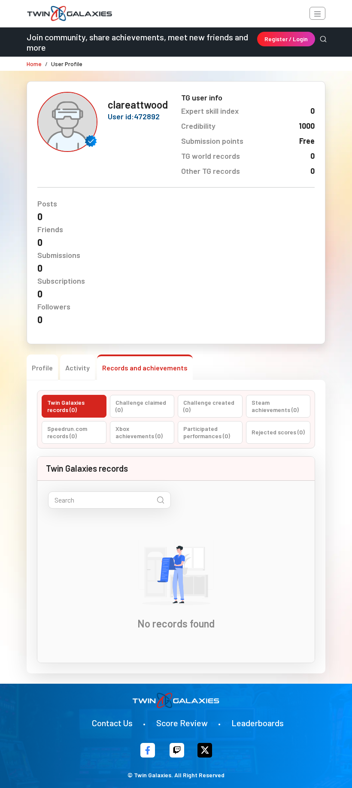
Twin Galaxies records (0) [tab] (66, 406)
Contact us (112, 723)
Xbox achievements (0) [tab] (139, 432)
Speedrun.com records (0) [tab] (67, 432)
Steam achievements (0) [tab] (275, 406)
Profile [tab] (42, 368)
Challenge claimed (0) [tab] (140, 406)
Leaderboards (257, 723)
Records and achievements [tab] (145, 368)
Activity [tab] (77, 368)
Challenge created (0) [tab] (208, 406)
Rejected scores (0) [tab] (278, 432)
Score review (182, 723)
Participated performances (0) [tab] (206, 432)
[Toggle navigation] (317, 13)
